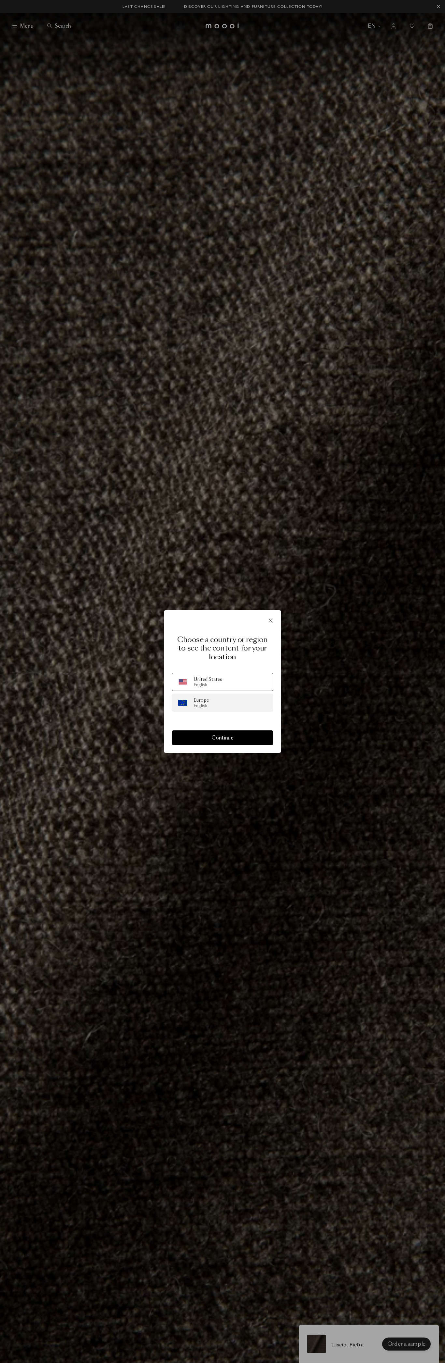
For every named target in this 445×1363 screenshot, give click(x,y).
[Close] (271, 620)
